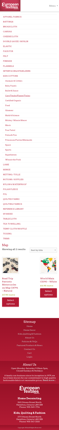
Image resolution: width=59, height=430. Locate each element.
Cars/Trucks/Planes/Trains (17, 96)
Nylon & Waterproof (15, 184)
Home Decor (29, 330)
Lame (6, 165)
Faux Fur (8, 51)
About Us (29, 338)
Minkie (6, 170)
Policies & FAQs (29, 341)
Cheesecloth (10, 37)
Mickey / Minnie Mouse (16, 120)
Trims (6, 239)
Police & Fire (11, 135)
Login (29, 357)
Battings (8, 22)
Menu (52, 6)
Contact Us (29, 349)
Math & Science (12, 115)
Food (7, 105)
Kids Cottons (10, 76)
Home (30, 326)
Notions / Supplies (13, 179)
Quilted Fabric (11, 199)
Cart (29, 353)
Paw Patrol (10, 130)
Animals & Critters (13, 81)
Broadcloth (10, 27)
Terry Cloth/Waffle (15, 229)
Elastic (7, 46)
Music (8, 125)
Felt (5, 56)
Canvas (7, 32)
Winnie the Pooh (13, 160)
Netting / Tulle (11, 175)
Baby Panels (10, 86)
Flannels (8, 66)
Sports (8, 150)
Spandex (8, 214)
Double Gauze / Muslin (15, 41)
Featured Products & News (29, 345)
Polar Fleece (10, 189)
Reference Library (13, 209)
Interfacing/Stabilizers (16, 71)
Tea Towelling (11, 224)
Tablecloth (10, 219)
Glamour (9, 110)
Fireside (7, 61)
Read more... (49, 380)
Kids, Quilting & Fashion (29, 334)
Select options (10, 302)
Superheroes (11, 155)
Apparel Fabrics (12, 17)
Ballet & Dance (11, 91)
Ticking (7, 234)
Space (8, 145)
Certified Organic (13, 101)
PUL (5, 194)
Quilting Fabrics (12, 204)
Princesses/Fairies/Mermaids (18, 140)
